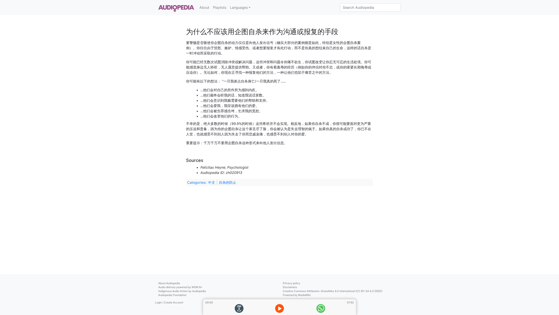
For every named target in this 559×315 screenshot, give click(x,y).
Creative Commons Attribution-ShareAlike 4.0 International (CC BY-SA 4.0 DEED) (332, 291)
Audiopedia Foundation (172, 295)
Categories (196, 182)
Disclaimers (290, 287)
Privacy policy (291, 283)
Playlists (219, 7)
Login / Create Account (169, 302)
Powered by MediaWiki (297, 295)
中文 (211, 182)
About (204, 7)
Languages (239, 7)
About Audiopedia (169, 283)
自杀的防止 (227, 182)
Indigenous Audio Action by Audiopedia (182, 291)
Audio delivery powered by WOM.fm (180, 287)
